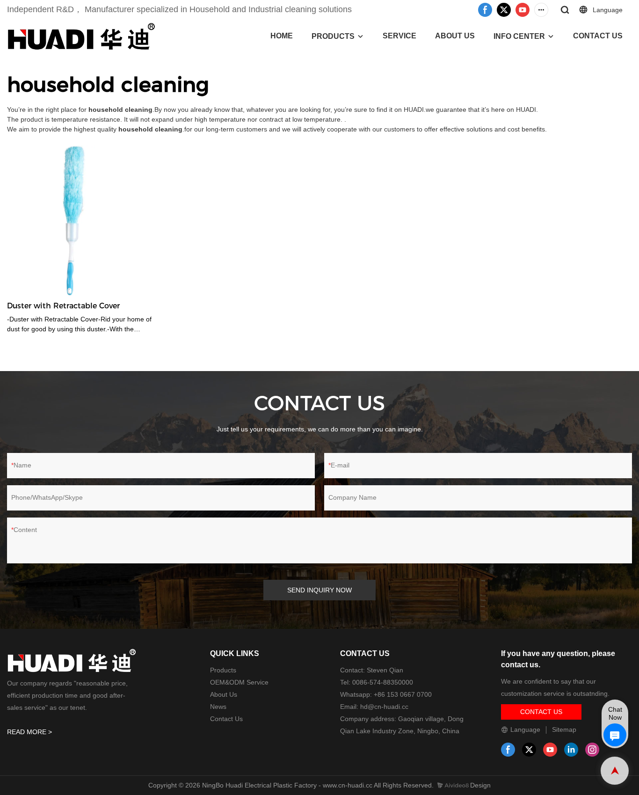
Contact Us (226, 718)
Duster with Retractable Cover (63, 305)
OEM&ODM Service (239, 682)
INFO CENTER (519, 36)
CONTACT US (598, 36)
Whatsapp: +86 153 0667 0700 (386, 694)
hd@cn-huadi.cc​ (384, 706)
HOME (281, 36)
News (218, 706)
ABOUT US (455, 36)
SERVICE (399, 36)
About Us (223, 694)
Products (223, 670)
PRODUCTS (333, 36)
